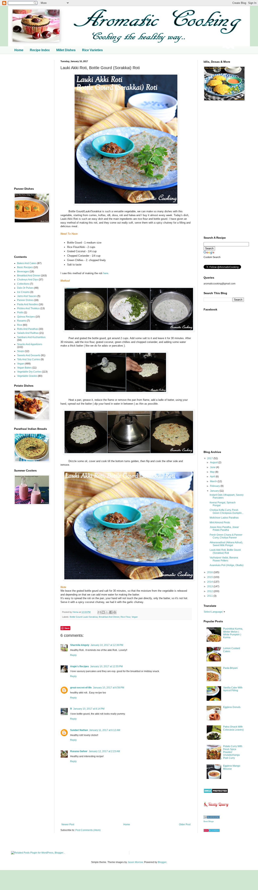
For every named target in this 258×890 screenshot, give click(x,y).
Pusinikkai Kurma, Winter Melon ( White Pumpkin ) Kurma (233, 633)
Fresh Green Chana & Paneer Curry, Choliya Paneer (226, 536)
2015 (210, 577)
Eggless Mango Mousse (231, 767)
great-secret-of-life (81, 687)
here (105, 273)
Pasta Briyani (230, 668)
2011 (210, 595)
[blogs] (212, 817)
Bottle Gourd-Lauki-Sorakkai (84, 617)
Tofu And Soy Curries (28, 359)
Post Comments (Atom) (88, 830)
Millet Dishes (66, 50)
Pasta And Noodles (27, 304)
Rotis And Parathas (27, 329)
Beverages (23, 271)
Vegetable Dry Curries (29, 371)
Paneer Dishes (25, 300)
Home (18, 50)
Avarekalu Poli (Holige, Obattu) (226, 565)
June (213, 467)
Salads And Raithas (28, 333)
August (214, 462)
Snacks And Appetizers (29, 344)
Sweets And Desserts (28, 355)
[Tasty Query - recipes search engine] (216, 807)
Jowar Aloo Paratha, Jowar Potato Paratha (224, 528)
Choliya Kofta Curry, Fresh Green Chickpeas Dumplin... (226, 511)
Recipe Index (40, 50)
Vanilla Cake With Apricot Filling (232, 689)
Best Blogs (209, 821)
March (213, 481)
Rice (19, 325)
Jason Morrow (135, 862)
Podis (20, 312)
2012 (210, 591)
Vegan (135, 617)
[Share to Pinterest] (115, 612)
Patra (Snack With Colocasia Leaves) (233, 728)
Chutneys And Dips (27, 279)
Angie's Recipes (79, 666)
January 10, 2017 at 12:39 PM (107, 645)
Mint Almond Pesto (220, 522)
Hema (76, 612)
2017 (210, 458)
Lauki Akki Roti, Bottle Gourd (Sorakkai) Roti (225, 551)
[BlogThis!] (103, 612)
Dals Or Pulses (25, 287)
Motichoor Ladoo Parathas (224, 517)
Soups (20, 351)
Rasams (21, 320)
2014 (210, 581)
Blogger (162, 862)
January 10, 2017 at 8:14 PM (88, 708)
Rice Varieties (92, 50)
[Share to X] (107, 612)
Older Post (184, 824)
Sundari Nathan (79, 730)
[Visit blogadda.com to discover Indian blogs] (212, 831)
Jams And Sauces (27, 296)
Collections (23, 283)
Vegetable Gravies (27, 376)
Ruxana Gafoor (78, 751)
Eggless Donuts (231, 707)
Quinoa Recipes (26, 316)
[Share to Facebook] (111, 612)
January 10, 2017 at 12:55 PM (106, 666)
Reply (73, 655)
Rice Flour (125, 617)
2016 (210, 572)
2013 (210, 586)
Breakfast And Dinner (109, 617)
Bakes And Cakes (26, 263)
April (213, 476)
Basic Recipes (25, 267)
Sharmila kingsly (79, 645)
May (212, 472)
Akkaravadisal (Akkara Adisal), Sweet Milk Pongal (226, 544)
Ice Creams (23, 292)
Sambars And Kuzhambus (31, 337)
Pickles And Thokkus (28, 308)
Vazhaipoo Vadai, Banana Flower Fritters (224, 559)
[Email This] (99, 612)
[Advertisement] (31, 120)
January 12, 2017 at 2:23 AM (104, 751)
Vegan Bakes (24, 367)
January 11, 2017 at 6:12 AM (104, 730)
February (215, 486)
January (215, 490)
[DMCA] (216, 792)
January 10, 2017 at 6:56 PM (108, 687)
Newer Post (67, 824)
